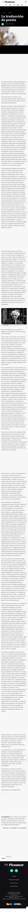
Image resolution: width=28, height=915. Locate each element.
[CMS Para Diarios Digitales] (18, 904)
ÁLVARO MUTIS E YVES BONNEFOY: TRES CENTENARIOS (15, 828)
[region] (14, 9)
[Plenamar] (8, 2)
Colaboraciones (14, 886)
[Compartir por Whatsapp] (14, 5)
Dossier (9, 12)
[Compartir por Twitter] (10, 5)
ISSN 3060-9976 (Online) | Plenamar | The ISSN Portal (14, 898)
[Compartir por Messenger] (18, 5)
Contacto (14, 876)
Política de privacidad (14, 879)
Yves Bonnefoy (10, 23)
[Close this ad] (27, 907)
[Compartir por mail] (22, 5)
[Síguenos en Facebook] (11, 870)
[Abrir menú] (26, 2)
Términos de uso (14, 883)
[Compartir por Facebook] (6, 5)
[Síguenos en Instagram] (16, 870)
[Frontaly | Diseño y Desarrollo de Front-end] (9, 904)
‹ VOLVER (3, 12)
